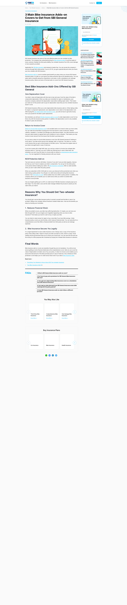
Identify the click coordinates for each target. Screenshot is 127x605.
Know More (33, 318)
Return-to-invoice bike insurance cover (35, 128)
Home (26, 7)
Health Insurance (66, 345)
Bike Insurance (50, 345)
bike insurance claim (68, 255)
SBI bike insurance (39, 67)
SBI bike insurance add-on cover (49, 117)
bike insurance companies (56, 165)
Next (74, 312)
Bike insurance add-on (31, 74)
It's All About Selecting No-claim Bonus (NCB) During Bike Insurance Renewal (88, 56)
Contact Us (92, 3)
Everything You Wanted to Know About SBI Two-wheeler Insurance (45, 262)
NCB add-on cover (38, 174)
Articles (43, 7)
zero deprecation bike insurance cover (44, 111)
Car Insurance (34, 345)
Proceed (91, 39)
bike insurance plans (59, 60)
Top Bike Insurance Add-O (34, 265)
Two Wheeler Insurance (34, 7)
